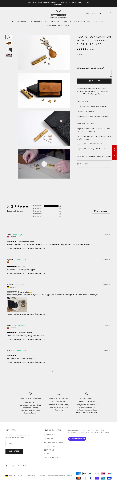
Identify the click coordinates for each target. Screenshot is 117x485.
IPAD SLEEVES (36, 22)
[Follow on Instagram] (12, 465)
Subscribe (14, 451)
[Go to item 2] (8, 43)
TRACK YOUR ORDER (52, 458)
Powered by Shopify (63, 476)
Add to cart (94, 81)
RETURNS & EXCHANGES (53, 442)
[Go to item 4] (8, 55)
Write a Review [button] (102, 211)
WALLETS (68, 22)
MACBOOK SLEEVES (20, 22)
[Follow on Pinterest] (18, 465)
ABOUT (67, 25)
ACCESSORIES (99, 22)
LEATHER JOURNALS (82, 22)
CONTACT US (49, 450)
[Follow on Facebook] (6, 465)
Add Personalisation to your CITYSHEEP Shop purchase (26, 248)
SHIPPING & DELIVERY (52, 435)
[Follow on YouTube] (24, 465)
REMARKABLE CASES (53, 22)
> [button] (65, 371)
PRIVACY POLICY (50, 446)
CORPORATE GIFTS (54, 25)
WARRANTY (48, 439)
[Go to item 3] (8, 49)
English (89, 13)
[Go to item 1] (8, 37)
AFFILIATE (48, 454)
